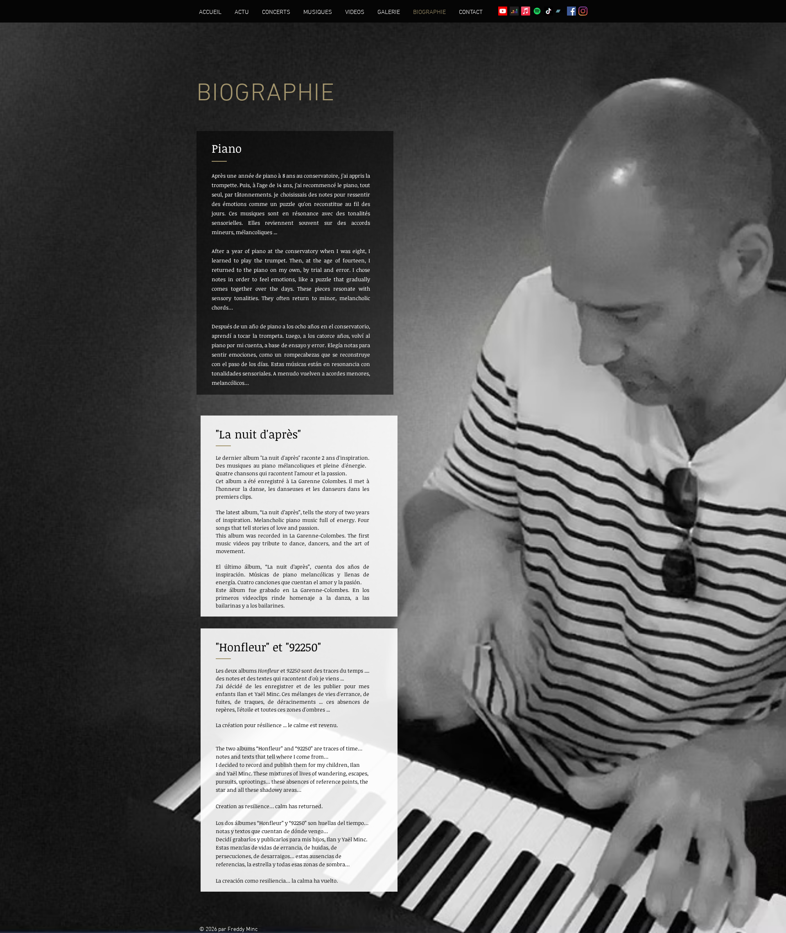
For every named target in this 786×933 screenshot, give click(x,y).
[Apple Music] (525, 11)
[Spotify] (537, 11)
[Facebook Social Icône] (571, 11)
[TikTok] (548, 11)
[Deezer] (514, 11)
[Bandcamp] (560, 11)
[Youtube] (502, 11)
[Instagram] (582, 11)
